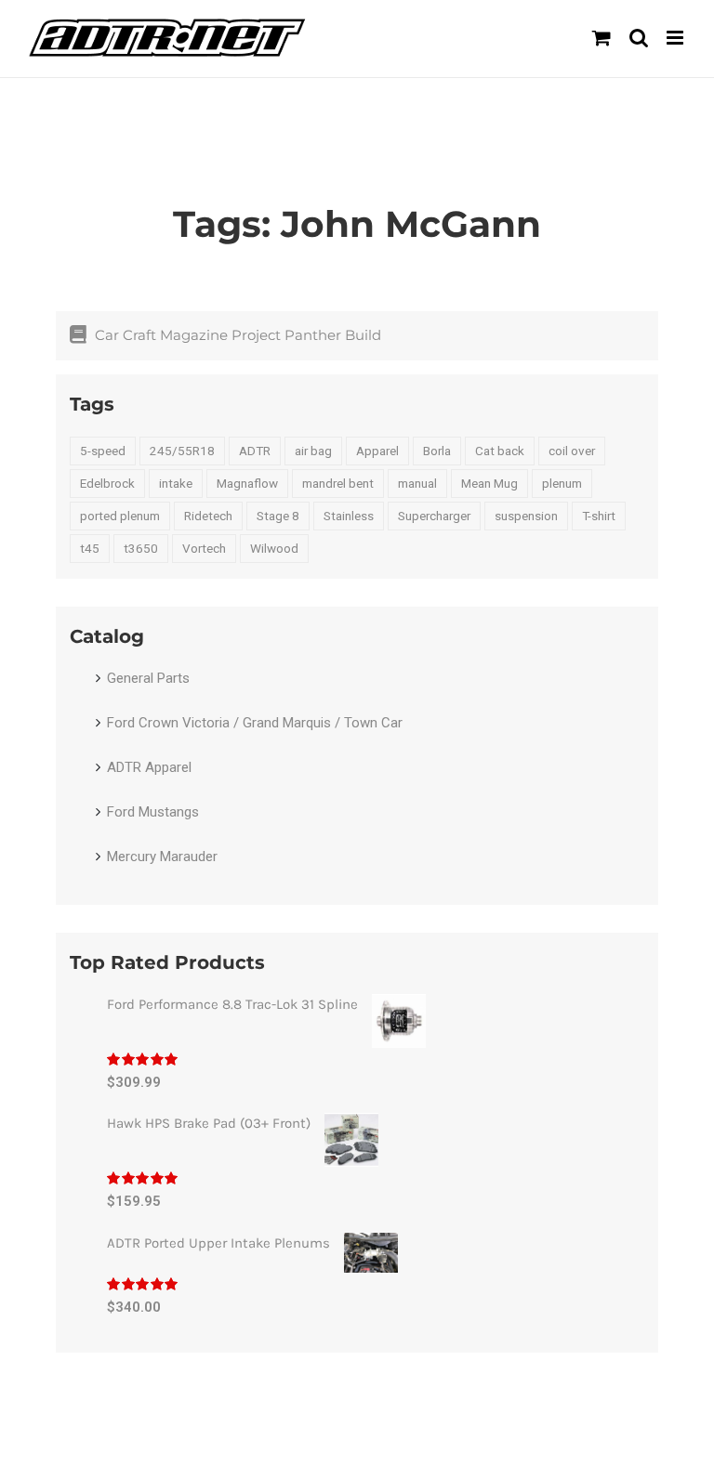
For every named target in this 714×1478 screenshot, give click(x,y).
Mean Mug (489, 483)
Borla (437, 450)
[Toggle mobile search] (638, 37)
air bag (313, 450)
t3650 (141, 548)
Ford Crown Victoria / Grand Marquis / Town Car (255, 722)
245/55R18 (182, 450)
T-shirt (598, 515)
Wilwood (274, 548)
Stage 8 (278, 515)
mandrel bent (338, 483)
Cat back (499, 450)
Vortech (204, 548)
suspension (526, 515)
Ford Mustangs (153, 812)
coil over (572, 450)
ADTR (255, 450)
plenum (562, 483)
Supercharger (434, 515)
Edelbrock (107, 483)
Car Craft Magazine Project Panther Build (238, 335)
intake (175, 483)
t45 (89, 548)
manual (417, 483)
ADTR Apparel (149, 767)
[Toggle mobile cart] (601, 37)
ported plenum (120, 515)
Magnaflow (247, 483)
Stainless (349, 515)
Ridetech (208, 515)
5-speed (103, 450)
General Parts (148, 678)
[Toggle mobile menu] (676, 37)
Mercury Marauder (162, 856)
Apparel (377, 450)
